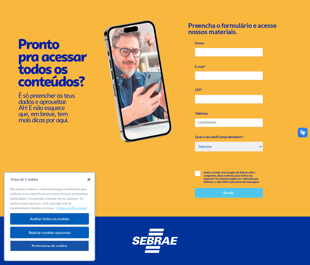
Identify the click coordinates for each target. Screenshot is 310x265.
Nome (199, 43)
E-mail (200, 66)
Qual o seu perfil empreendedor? (219, 137)
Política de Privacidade (72, 208)
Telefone (201, 113)
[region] (49, 216)
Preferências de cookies (49, 246)
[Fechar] (89, 179)
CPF (198, 90)
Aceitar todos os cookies (49, 219)
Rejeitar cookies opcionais (50, 232)
